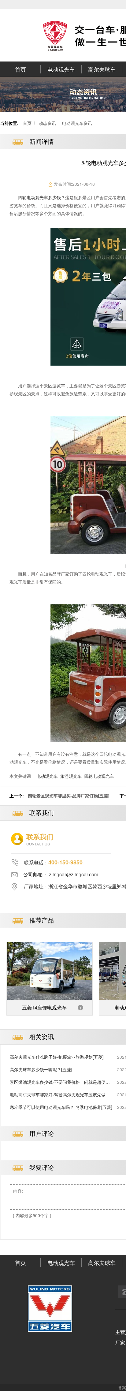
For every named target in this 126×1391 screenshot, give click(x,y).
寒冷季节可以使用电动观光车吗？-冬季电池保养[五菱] (61, 1107)
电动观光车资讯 (77, 123)
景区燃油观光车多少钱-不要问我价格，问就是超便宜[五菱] (60, 1082)
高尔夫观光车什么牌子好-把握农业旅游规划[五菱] (57, 1057)
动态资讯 (47, 123)
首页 (20, 69)
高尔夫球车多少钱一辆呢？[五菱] (41, 1069)
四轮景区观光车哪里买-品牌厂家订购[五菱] (68, 795)
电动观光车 (61, 69)
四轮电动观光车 (99, 776)
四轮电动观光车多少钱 (39, 197)
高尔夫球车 (102, 69)
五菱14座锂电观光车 (44, 1007)
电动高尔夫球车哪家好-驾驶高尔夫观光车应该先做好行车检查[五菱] (60, 1094)
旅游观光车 (71, 776)
